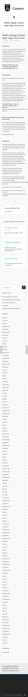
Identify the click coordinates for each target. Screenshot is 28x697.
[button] (24, 287)
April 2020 (4, 492)
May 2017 (4, 582)
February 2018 (5, 558)
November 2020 (6, 471)
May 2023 (4, 399)
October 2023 (5, 387)
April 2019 (4, 521)
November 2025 (6, 326)
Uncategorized (5, 42)
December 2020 (5, 468)
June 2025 (4, 341)
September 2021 (6, 445)
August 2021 (5, 448)
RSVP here (15, 68)
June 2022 (4, 422)
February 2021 (5, 466)
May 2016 (4, 611)
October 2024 (5, 361)
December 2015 (5, 625)
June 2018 (4, 547)
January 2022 (5, 437)
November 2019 (6, 500)
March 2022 (5, 431)
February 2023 (5, 407)
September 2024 (6, 364)
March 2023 (5, 405)
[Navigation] (14, 17)
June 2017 (4, 579)
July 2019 (4, 512)
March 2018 (5, 556)
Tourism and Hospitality (12, 242)
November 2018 (6, 532)
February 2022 (5, 434)
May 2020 (4, 489)
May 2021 (4, 457)
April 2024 (4, 378)
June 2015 (4, 643)
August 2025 (5, 335)
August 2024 (5, 367)
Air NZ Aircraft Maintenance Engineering (11, 300)
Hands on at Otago (11, 258)
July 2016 (4, 605)
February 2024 (5, 384)
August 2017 (5, 573)
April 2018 (4, 553)
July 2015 (4, 640)
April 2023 (4, 402)
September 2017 (6, 570)
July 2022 (4, 419)
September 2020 (6, 477)
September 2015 (6, 634)
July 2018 (4, 544)
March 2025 (5, 349)
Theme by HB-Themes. (18, 695)
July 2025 (4, 338)
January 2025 (5, 355)
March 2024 (5, 381)
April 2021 (4, 460)
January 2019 (5, 527)
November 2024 (6, 358)
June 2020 (4, 486)
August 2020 (5, 480)
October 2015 (5, 631)
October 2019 (5, 503)
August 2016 (5, 602)
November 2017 (6, 564)
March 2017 (5, 588)
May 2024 (4, 376)
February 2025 (5, 352)
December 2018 (5, 529)
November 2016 (6, 593)
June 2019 (4, 515)
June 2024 (4, 373)
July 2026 (4, 317)
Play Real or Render (7, 134)
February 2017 (5, 590)
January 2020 (5, 498)
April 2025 (4, 347)
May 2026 (4, 323)
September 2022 (6, 413)
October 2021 (5, 442)
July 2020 (4, 483)
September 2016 (6, 599)
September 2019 (6, 506)
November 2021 (6, 439)
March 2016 (5, 617)
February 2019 (5, 524)
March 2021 (5, 463)
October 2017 (5, 567)
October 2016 (5, 596)
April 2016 (4, 614)
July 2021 (4, 451)
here (13, 134)
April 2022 (4, 428)
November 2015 (6, 628)
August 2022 (5, 416)
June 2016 (4, 608)
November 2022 (6, 410)
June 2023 (4, 396)
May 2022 (4, 425)
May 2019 (4, 518)
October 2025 (5, 329)
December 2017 (5, 561)
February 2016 (5, 620)
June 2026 (4, 320)
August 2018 (5, 541)
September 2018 (6, 538)
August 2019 (5, 509)
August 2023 (5, 390)
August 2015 (5, 637)
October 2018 (5, 535)
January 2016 (5, 622)
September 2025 (6, 332)
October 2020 (5, 474)
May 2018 (4, 550)
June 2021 (4, 454)
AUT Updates (5, 305)
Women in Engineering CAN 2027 (9, 297)
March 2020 (5, 495)
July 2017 (4, 576)
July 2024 (4, 370)
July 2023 (4, 393)
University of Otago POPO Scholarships (11, 308)
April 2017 (4, 585)
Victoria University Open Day (8, 302)
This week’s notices (11, 228)
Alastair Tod (16, 40)
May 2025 (4, 344)
